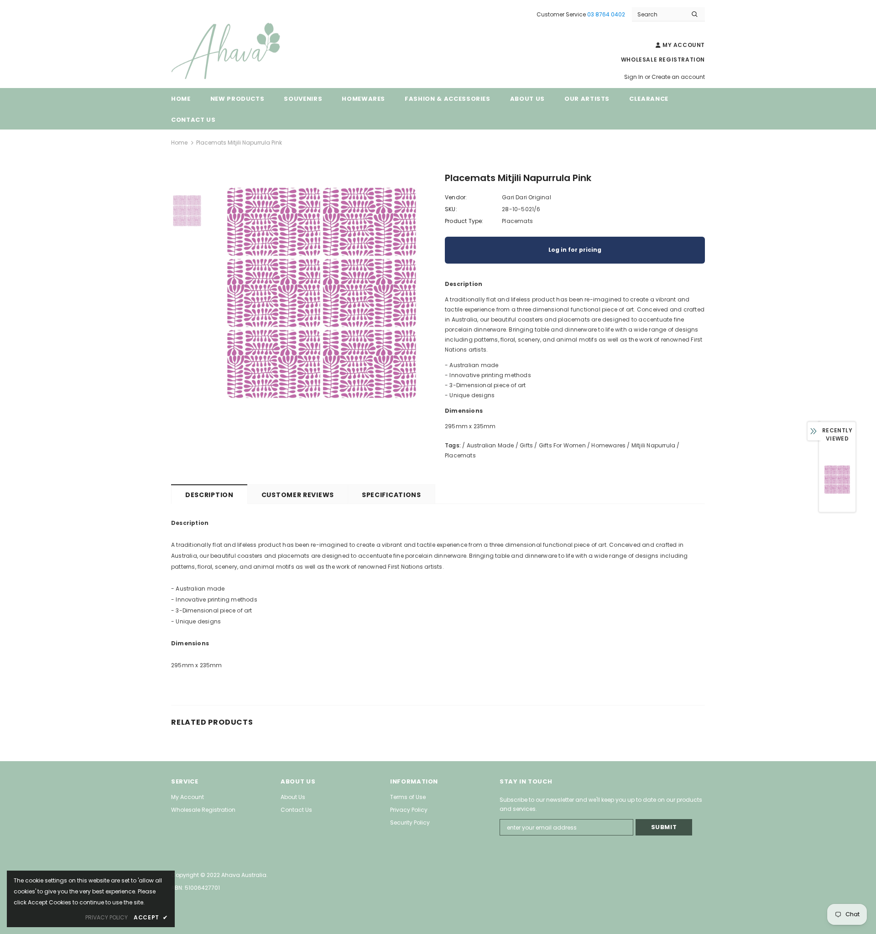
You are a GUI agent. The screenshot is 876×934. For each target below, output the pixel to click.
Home (179, 142)
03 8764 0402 (606, 14)
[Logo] (239, 51)
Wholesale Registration (663, 59)
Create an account (678, 77)
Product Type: (464, 221)
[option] (321, 292)
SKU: (451, 209)
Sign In (634, 77)
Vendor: (456, 197)
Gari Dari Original (526, 197)
